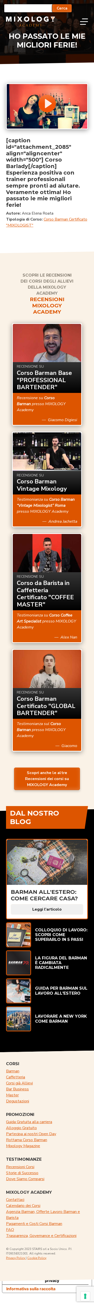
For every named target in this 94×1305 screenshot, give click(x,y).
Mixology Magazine (23, 1146)
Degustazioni (17, 1101)
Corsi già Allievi (19, 1083)
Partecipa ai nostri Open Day (31, 1134)
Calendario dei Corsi (23, 1205)
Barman (12, 1071)
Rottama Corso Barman (26, 1140)
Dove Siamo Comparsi (25, 1178)
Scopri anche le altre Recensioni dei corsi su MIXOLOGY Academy (47, 779)
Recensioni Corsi (20, 1166)
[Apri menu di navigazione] (84, 21)
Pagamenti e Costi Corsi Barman (34, 1223)
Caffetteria (15, 1077)
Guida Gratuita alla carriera (29, 1122)
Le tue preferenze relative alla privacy (52, 1278)
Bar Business (17, 1089)
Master (12, 1095)
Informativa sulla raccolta (30, 1288)
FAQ (10, 1229)
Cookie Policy (36, 1258)
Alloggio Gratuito (21, 1128)
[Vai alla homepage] (30, 21)
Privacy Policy (16, 1258)
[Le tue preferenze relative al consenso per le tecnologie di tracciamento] (85, 1296)
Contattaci (15, 1199)
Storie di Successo (22, 1172)
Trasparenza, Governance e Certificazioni (41, 1235)
